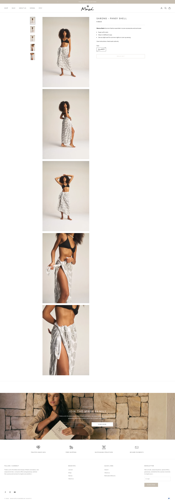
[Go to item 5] (32, 56)
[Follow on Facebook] (5, 492)
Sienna (32, 8)
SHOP (6, 8)
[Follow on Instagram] (10, 492)
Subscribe (102, 424)
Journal (70, 470)
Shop (69, 473)
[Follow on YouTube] (15, 492)
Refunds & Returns (109, 476)
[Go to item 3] (32, 38)
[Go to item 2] (32, 29)
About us (22, 8)
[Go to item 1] (32, 20)
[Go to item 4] (32, 47)
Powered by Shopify (24, 498)
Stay (40, 8)
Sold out (121, 56)
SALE (13, 8)
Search (106, 470)
